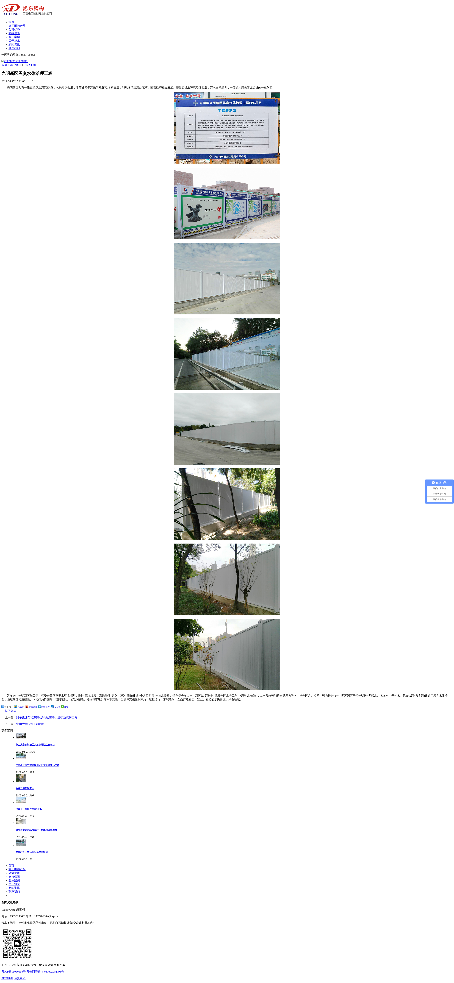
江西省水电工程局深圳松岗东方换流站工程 (37, 765)
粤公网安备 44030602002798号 (45, 971)
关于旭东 (14, 40)
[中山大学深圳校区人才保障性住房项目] (234, 736)
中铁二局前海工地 (25, 788)
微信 (66, 706)
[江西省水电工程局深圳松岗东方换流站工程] (234, 756)
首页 (11, 22)
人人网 (57, 706)
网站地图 (7, 978)
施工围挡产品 (17, 25)
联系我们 (14, 48)
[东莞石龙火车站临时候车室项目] (234, 843)
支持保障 (14, 33)
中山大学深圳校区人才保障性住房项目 (35, 744)
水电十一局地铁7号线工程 (29, 809)
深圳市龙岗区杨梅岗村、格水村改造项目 (36, 830)
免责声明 (20, 978)
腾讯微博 (45, 706)
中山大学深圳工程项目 (30, 724)
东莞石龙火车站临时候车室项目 (32, 852)
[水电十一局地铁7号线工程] (234, 800)
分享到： (8, 706)
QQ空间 (20, 706)
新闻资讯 (14, 44)
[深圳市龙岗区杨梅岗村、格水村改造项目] (234, 821)
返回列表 (10, 710)
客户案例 (14, 36)
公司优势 (14, 29)
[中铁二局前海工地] (234, 778)
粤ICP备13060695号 (13, 971)
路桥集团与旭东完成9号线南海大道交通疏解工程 (46, 717)
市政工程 (30, 65)
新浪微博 (33, 706)
